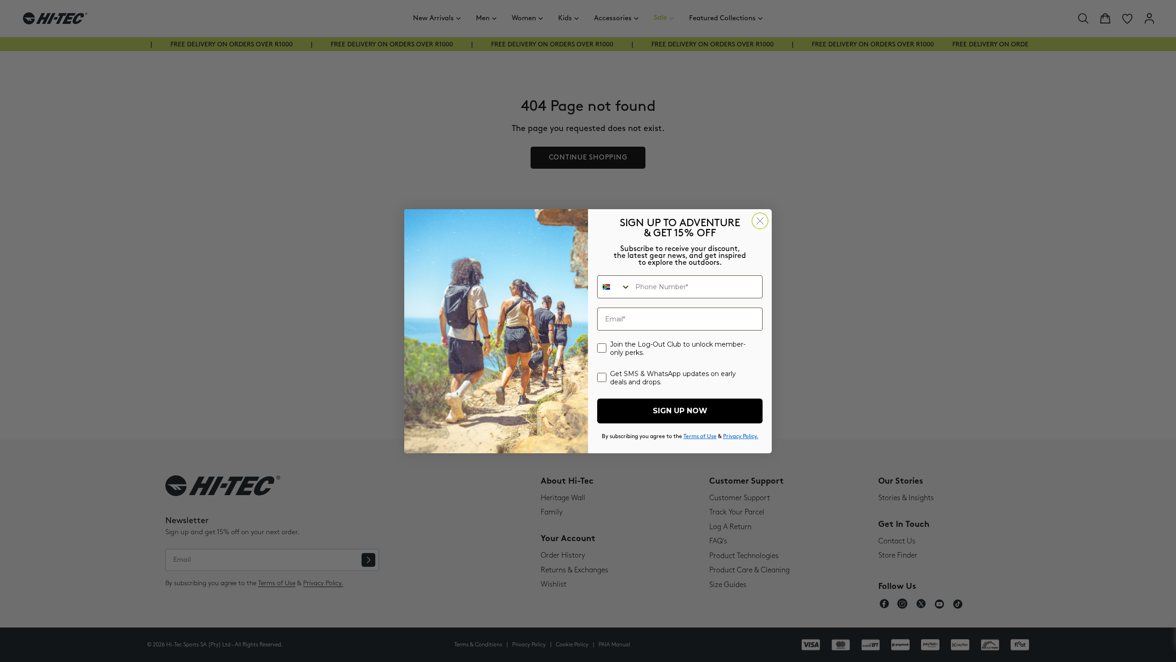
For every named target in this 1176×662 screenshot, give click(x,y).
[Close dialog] (760, 221)
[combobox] (614, 287)
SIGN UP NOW (680, 410)
